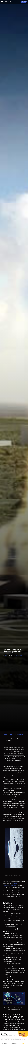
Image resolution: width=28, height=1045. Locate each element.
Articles (12, 734)
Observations (19, 655)
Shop (25, 1)
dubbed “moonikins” (8, 811)
